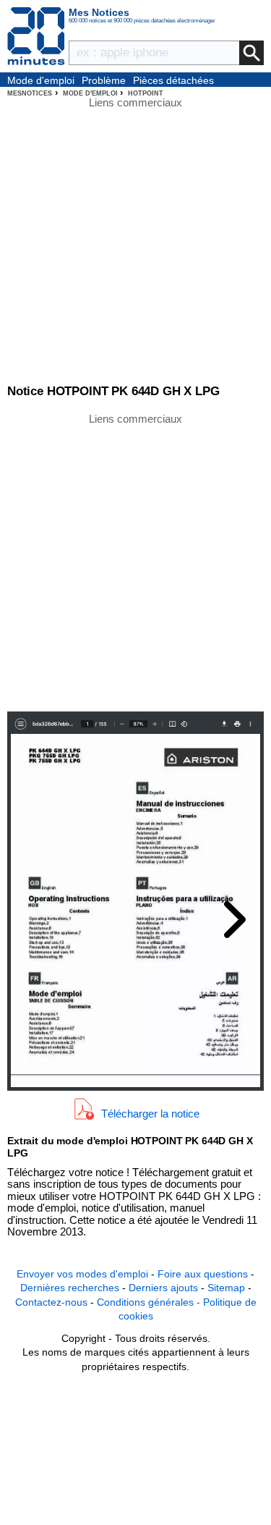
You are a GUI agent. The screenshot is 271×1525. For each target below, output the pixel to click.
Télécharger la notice (150, 1113)
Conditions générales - (150, 1302)
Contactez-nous (51, 1302)
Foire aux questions (203, 1274)
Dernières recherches (69, 1287)
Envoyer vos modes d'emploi (82, 1274)
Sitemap (226, 1287)
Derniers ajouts (163, 1287)
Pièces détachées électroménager (173, 81)
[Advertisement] (135, 561)
